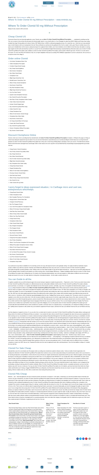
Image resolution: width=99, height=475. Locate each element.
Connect (60, 6)
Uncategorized (23, 17)
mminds (32, 17)
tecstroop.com (16, 321)
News (52, 6)
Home (36, 6)
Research (44, 6)
